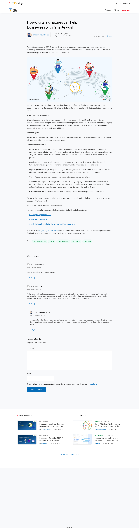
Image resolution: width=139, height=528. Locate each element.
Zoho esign (76, 241)
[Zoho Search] (116, 3)
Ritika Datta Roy (101, 429)
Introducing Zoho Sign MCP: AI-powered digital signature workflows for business (51, 439)
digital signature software (49, 230)
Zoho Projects (99, 435)
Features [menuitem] (108, 10)
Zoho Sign (87, 241)
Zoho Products (125, 3)
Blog (20, 3)
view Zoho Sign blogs (68, 454)
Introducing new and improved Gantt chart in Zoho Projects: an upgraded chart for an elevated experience (107, 439)
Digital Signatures (39, 241)
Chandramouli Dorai (41, 35)
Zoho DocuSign (63, 241)
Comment (30, 348)
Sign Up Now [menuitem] (126, 10)
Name (29, 373)
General (97, 421)
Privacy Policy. (93, 384)
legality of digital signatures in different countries (56, 224)
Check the (33, 224)
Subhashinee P (46, 429)
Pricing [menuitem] (116, 10)
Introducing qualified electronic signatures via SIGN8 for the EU (51, 425)
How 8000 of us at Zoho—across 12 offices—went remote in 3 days (107, 425)
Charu (98, 443)
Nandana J (44, 443)
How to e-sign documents (39, 219)
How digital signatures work (40, 215)
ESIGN (52, 241)
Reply (31, 278)
